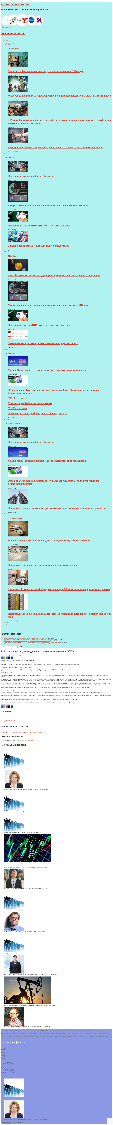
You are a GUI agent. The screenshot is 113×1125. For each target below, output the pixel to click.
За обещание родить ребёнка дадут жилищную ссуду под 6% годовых (49, 540)
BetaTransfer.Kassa (10, 1030)
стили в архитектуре (84, 1036)
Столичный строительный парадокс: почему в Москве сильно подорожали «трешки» (59, 589)
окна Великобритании (26, 1036)
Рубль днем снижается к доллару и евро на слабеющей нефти (17, 730)
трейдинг (97, 1036)
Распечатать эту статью (10, 722)
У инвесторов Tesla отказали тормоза (30, 403)
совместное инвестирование (61, 1036)
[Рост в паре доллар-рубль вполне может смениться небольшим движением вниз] (14, 887)
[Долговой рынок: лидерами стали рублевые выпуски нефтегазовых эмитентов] (14, 930)
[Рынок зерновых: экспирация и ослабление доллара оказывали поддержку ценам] (14, 788)
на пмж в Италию (10, 1036)
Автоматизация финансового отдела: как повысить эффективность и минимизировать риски (29, 639)
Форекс (46, 1030)
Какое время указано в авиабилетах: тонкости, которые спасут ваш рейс (23, 643)
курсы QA (96, 1033)
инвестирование (52, 1033)
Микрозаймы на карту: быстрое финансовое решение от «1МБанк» (48, 205)
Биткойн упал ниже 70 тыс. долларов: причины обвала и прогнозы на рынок (54, 275)
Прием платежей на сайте (33, 1030)
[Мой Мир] (7, 658)
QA (18, 1030)
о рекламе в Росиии (35, 1036)
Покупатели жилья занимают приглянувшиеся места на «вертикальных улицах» (56, 508)
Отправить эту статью (10, 720)
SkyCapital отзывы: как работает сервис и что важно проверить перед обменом (25, 638)
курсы (92, 1033)
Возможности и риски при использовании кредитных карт (43, 343)
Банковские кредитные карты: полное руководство (38, 245)
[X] (9, 658)
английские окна (69, 1030)
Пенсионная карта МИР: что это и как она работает (39, 225)
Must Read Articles (6, 27)
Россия (40, 1030)
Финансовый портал (15, 4)
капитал (62, 1033)
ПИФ (26, 1030)
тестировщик (91, 1036)
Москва (6, 622)
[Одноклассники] (4, 658)
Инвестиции (7, 419)
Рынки (6, 349)
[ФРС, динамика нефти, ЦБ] (14, 951)
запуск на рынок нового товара (18, 1033)
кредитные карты (81, 1033)
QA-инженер (22, 1030)
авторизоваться (29, 740)
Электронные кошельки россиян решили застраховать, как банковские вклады (55, 147)
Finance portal (17, 655)
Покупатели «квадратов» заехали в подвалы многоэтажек (42, 564)
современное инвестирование (73, 1036)
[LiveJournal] (12, 658)
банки (80, 1030)
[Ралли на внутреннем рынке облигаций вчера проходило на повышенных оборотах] (14, 766)
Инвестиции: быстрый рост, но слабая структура (37, 413)
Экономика (7, 44)
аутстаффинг (76, 1030)
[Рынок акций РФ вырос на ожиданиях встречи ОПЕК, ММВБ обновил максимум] (27, 861)
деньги (105, 1030)
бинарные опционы (86, 1030)
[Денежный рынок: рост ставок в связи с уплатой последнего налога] (14, 831)
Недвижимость (8, 514)
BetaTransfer (3, 1030)
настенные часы (17, 1036)
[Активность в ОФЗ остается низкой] (14, 908)
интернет (58, 1033)
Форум (6, 624)
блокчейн (92, 1030)
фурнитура (101, 1036)
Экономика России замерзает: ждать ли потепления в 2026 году (45, 71)
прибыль (41, 1036)
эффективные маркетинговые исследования (15, 1038)
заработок (37, 1033)
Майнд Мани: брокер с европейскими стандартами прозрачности (47, 369)
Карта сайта (11, 43)
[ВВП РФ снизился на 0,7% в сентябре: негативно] (14, 809)
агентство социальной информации (58, 1030)
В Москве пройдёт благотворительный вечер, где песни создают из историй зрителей (27, 641)
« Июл (2, 1076)
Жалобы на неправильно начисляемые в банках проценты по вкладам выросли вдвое (59, 95)
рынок (50, 1035)
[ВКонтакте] (2, 658)
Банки (6, 153)
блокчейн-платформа (99, 1030)
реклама (45, 1036)
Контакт (10, 42)
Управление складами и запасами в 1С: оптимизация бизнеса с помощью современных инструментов (31, 642)
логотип (100, 1033)
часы (105, 1036)
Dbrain (15, 1030)
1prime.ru (9, 704)
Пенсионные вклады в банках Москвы (31, 176)
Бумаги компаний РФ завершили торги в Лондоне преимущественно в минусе (22, 732)
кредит (68, 1033)
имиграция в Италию (44, 1033)
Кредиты (6, 251)
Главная (6, 40)
